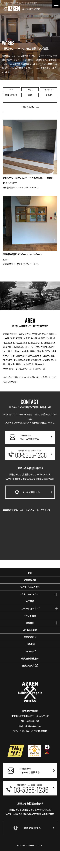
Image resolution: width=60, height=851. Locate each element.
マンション (48, 89)
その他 (49, 95)
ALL (11, 89)
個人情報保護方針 (30, 658)
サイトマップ (30, 651)
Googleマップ (42, 716)
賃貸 (30, 95)
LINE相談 (30, 644)
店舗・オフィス (11, 95)
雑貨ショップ (28, 665)
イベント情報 (30, 615)
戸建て (30, 89)
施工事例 (30, 601)
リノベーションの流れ (30, 587)
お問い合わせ (30, 636)
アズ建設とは (30, 579)
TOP (30, 572)
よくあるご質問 (30, 629)
